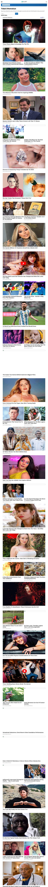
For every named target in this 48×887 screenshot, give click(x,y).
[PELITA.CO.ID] (24, 1)
